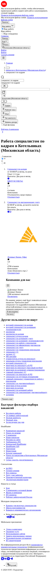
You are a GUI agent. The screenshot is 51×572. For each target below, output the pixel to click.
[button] (3, 50)
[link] (5, 44)
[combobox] (12, 80)
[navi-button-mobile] (3, 58)
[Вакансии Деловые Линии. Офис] (28, 234)
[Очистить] (4, 86)
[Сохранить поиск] (3, 93)
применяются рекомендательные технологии (21, 546)
